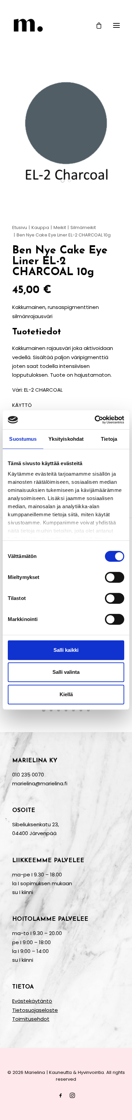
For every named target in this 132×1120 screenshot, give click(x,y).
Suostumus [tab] (23, 439)
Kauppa (40, 227)
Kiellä (66, 694)
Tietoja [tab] (109, 439)
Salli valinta (66, 672)
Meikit (59, 227)
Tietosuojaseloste (35, 1010)
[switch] (114, 577)
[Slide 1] (62, 180)
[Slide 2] (69, 180)
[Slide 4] (66, 710)
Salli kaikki (66, 650)
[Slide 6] (81, 710)
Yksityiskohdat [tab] (66, 439)
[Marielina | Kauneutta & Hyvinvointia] (66, 25)
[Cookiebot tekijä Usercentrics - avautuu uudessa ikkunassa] (95, 419)
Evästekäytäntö (32, 1000)
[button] (116, 25)
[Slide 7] (88, 710)
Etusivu (19, 227)
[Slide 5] (73, 710)
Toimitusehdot (30, 1018)
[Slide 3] (58, 710)
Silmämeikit (83, 227)
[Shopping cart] (96, 25)
